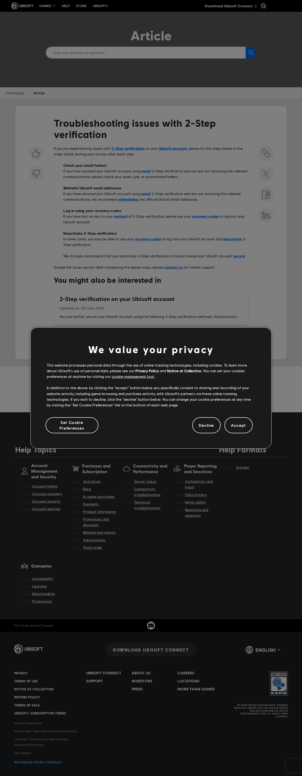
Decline (206, 425)
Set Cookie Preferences (72, 425)
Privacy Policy (147, 370)
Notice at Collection (184, 370)
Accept (238, 425)
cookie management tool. (133, 376)
